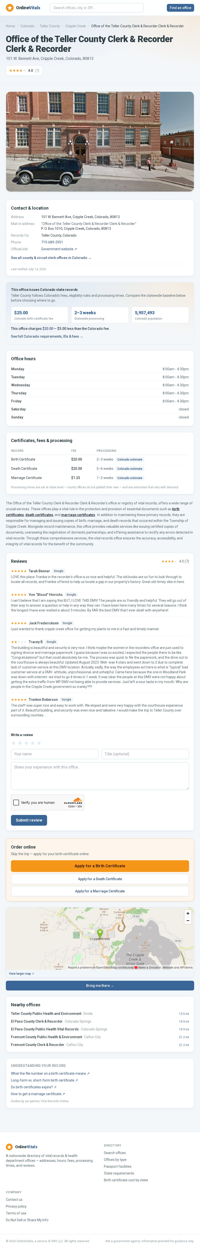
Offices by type (115, 1160)
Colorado (27, 26)
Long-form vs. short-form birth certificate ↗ (44, 1080)
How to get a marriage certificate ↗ (38, 1094)
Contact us (14, 1200)
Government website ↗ (59, 249)
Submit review (29, 820)
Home (10, 26)
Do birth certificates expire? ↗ (34, 1087)
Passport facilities (117, 1166)
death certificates (39, 515)
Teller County (50, 26)
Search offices (115, 1153)
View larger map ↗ (21, 973)
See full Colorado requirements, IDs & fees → (47, 336)
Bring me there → (100, 986)
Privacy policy (16, 1206)
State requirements (119, 1173)
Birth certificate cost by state (126, 1180)
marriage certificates (78, 515)
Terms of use (16, 1213)
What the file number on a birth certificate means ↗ (50, 1073)
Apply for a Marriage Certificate (100, 891)
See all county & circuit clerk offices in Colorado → (51, 258)
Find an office (180, 8)
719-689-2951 (52, 242)
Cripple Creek (75, 26)
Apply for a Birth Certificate (100, 866)
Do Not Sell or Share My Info (27, 1220)
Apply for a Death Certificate (100, 879)
